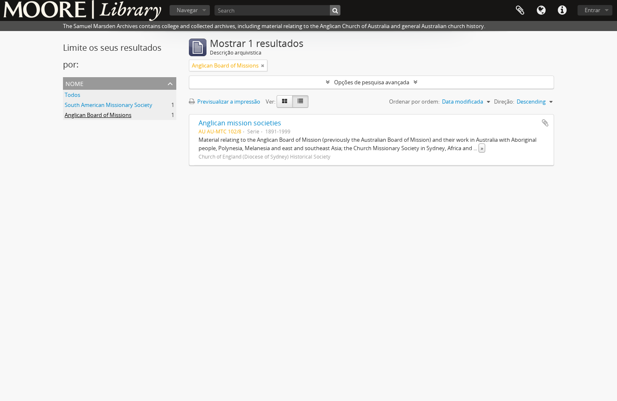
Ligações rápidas (562, 10)
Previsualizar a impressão (228, 101)
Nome (74, 83)
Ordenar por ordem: (414, 101)
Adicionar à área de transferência (545, 123)
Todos (72, 95)
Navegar (187, 10)
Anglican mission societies (240, 123)
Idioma (541, 10)
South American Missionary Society (108, 105)
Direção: (504, 101)
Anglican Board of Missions (98, 115)
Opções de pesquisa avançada (371, 82)
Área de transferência (520, 10)
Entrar (592, 10)
